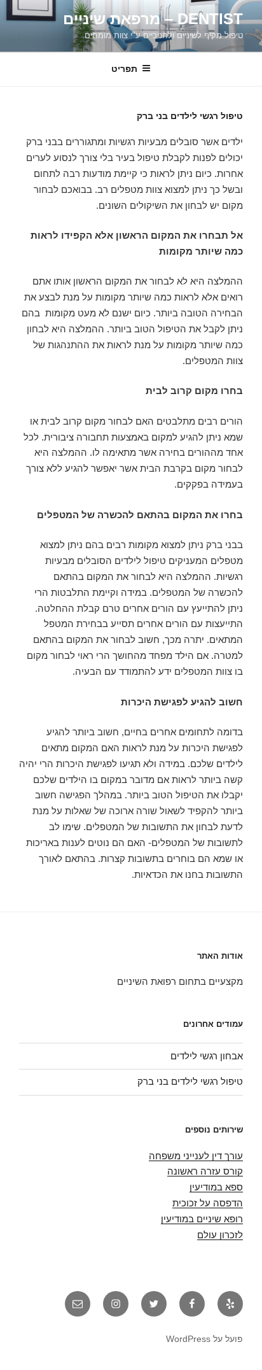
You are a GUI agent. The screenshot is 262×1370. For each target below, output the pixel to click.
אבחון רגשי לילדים (206, 1055)
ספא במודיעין (216, 1187)
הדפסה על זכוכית (207, 1202)
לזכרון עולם (220, 1234)
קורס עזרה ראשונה (205, 1171)
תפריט (124, 69)
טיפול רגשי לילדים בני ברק (190, 1081)
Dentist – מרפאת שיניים (153, 18)
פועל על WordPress (204, 1339)
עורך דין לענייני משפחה (196, 1155)
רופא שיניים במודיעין (202, 1218)
